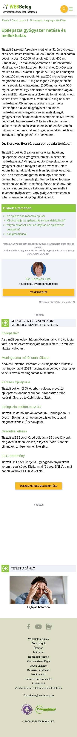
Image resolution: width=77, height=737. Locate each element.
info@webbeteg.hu (43, 695)
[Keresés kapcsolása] (64, 9)
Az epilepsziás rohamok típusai (26, 216)
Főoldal (5, 20)
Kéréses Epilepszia (15, 382)
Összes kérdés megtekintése (38, 486)
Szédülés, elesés (14, 431)
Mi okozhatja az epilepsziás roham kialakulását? (36, 220)
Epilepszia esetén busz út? (21, 407)
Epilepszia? (10, 333)
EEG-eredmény (13, 456)
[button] (28, 628)
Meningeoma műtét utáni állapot (25, 358)
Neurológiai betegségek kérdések (48, 20)
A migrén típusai (16, 233)
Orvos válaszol (20, 20)
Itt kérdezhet (38, 292)
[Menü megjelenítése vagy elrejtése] (71, 9)
